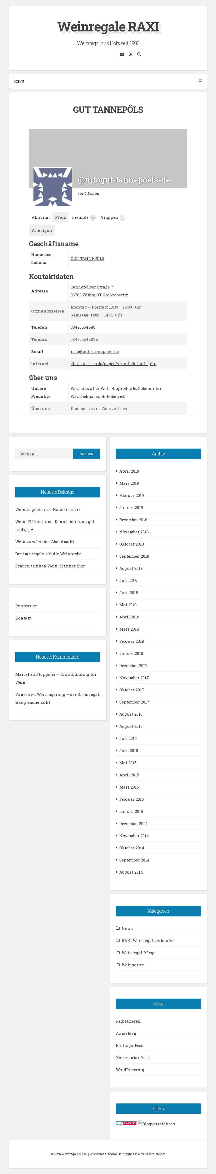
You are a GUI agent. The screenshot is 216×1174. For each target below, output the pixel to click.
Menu (19, 81)
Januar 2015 (131, 811)
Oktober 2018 (131, 544)
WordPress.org (130, 1069)
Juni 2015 (128, 750)
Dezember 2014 (133, 823)
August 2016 (131, 714)
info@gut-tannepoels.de (95, 351)
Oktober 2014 (131, 847)
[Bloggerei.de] (126, 1123)
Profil (61, 217)
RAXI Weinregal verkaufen (148, 940)
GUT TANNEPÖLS (87, 258)
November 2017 (134, 677)
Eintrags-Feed (130, 1045)
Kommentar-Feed (133, 1057)
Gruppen (112, 217)
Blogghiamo (129, 1154)
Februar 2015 (131, 799)
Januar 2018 (131, 653)
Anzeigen (42, 230)
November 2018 (134, 531)
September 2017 (134, 702)
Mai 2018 (128, 604)
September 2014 (134, 860)
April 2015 (129, 774)
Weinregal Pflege (138, 952)
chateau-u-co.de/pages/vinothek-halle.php (113, 363)
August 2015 (131, 726)
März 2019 (129, 483)
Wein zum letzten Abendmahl (44, 541)
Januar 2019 (131, 507)
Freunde (83, 217)
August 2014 (131, 872)
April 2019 (129, 471)
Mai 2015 (127, 762)
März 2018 (129, 629)
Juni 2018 (128, 592)
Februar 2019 (131, 495)
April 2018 (129, 616)
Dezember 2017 (133, 665)
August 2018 (131, 568)
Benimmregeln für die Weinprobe (48, 553)
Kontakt (23, 618)
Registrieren (128, 1021)
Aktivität (41, 217)
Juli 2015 (128, 738)
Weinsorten (133, 964)
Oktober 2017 (131, 689)
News (127, 928)
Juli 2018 (128, 580)
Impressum (26, 605)
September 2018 (134, 556)
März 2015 (129, 787)
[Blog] (156, 1123)
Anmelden (126, 1033)
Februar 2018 (131, 641)
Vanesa (22, 694)
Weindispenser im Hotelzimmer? (48, 509)
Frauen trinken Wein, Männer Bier (50, 566)
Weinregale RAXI (108, 26)
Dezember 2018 (133, 519)
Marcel (22, 674)
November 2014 (134, 835)
